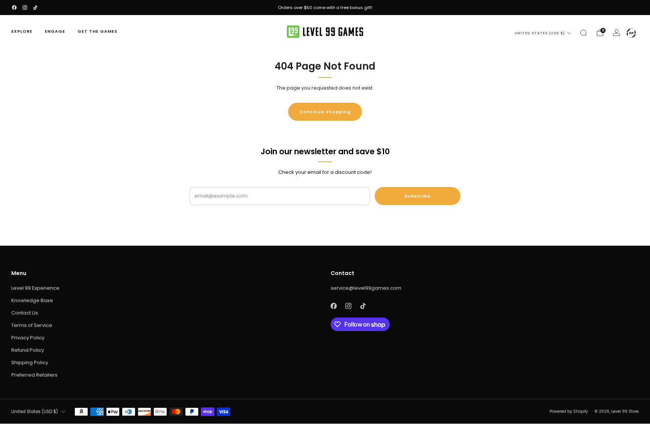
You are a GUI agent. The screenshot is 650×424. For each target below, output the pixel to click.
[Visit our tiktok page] (35, 7)
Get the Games (97, 31)
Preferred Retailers (34, 374)
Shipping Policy (29, 362)
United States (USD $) (540, 33)
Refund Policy (27, 350)
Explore (21, 31)
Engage (55, 31)
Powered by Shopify (569, 411)
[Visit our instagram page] (25, 7)
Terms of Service (31, 325)
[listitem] (325, 7)
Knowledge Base (32, 300)
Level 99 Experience (35, 288)
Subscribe (417, 196)
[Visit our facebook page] (14, 7)
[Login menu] (631, 33)
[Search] (583, 32)
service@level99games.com (366, 288)
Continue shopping (325, 112)
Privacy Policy (27, 337)
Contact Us (24, 312)
